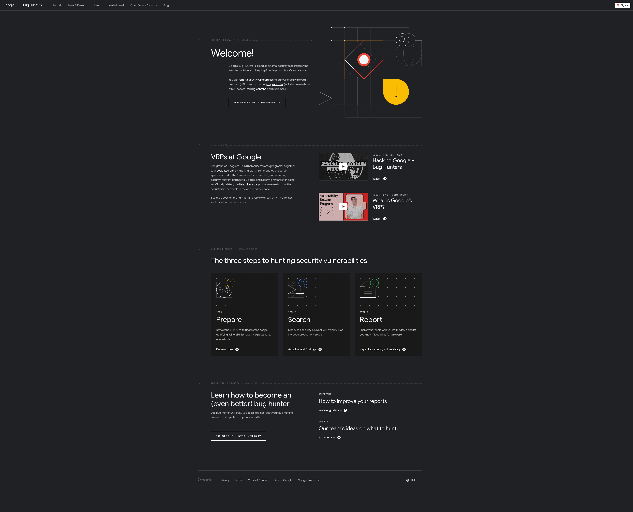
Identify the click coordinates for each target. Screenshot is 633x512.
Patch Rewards (248, 184)
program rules (274, 84)
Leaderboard (116, 5)
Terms (238, 480)
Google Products (308, 480)
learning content (256, 89)
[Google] (206, 481)
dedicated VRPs (226, 170)
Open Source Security (143, 5)
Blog (166, 5)
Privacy (225, 480)
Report (57, 5)
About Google (283, 480)
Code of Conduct (258, 480)
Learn (97, 5)
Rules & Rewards (78, 5)
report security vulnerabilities (256, 79)
